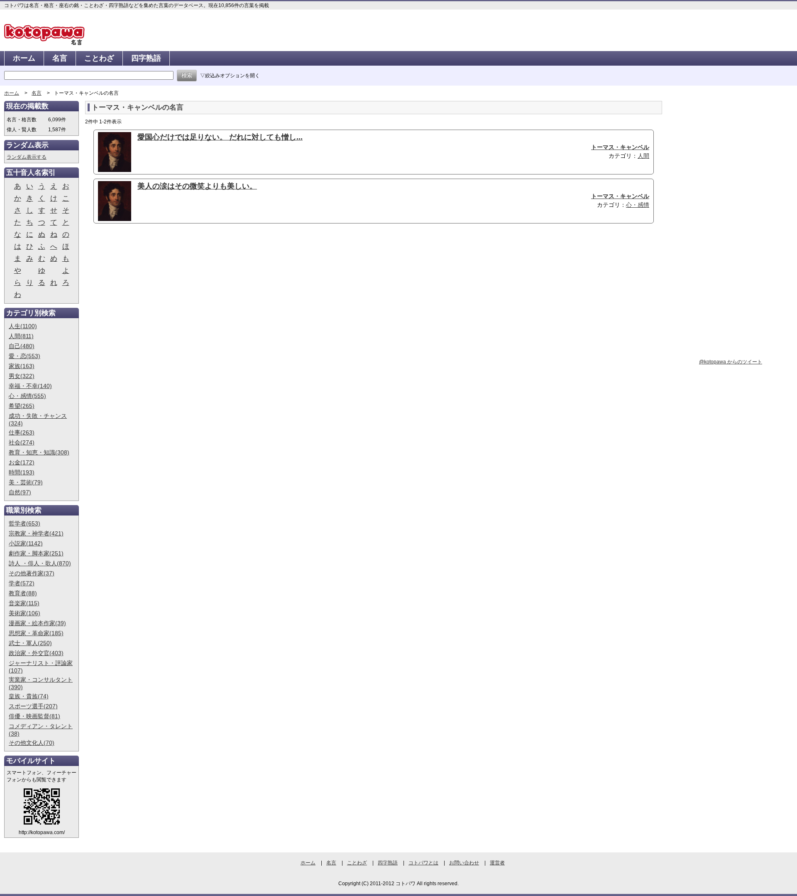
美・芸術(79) (26, 482)
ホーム (24, 58)
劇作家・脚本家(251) (36, 553)
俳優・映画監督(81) (34, 716)
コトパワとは (423, 863)
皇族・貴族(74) (29, 696)
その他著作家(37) (31, 573)
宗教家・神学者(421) (36, 533)
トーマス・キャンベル (620, 147)
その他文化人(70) (31, 742)
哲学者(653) (24, 523)
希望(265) (21, 406)
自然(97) (20, 492)
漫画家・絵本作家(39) (37, 623)
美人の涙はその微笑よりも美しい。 (197, 186)
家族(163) (21, 366)
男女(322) (21, 376)
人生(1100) (23, 326)
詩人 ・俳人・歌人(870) (40, 563)
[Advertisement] (155, 294)
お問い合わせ (464, 863)
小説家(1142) (26, 543)
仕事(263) (21, 432)
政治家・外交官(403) (36, 653)
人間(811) (21, 336)
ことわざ (99, 58)
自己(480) (21, 346)
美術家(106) (24, 613)
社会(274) (21, 442)
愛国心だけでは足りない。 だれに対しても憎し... (220, 137)
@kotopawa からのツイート (730, 362)
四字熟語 (146, 58)
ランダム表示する (26, 157)
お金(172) (21, 462)
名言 (59, 58)
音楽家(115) (24, 603)
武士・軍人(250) (30, 643)
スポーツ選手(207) (33, 706)
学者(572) (21, 583)
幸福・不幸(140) (30, 386)
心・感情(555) (27, 396)
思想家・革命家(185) (36, 633)
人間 (643, 155)
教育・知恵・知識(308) (39, 452)
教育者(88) (23, 593)
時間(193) (21, 472)
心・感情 (637, 204)
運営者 (497, 863)
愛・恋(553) (24, 356)
